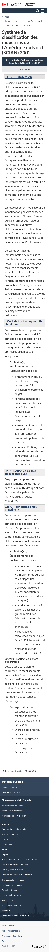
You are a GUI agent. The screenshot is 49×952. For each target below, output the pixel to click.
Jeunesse (6, 910)
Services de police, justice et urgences (18, 875)
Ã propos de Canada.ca (12, 936)
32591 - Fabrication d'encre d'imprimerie (21, 508)
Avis (3, 941)
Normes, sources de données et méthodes (26, 21)
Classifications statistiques (18, 25)
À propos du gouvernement (14, 816)
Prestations (7, 844)
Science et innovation (11, 895)
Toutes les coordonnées (12, 805)
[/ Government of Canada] (18, 4)
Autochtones (7, 900)
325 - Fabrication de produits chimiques (23, 322)
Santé (4, 849)
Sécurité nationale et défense (15, 864)
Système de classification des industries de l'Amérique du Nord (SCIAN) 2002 (24, 61)
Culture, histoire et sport (13, 869)
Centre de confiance (11, 792)
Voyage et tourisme (10, 834)
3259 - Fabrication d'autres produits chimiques (20, 472)
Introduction (24, 69)
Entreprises (7, 839)
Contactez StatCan (10, 787)
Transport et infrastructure (14, 880)
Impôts (5, 854)
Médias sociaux (8, 925)
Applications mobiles (11, 931)
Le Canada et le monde (12, 885)
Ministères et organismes (13, 810)
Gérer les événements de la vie (15, 915)
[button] (25, 11)
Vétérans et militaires (11, 905)
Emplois (5, 824)
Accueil (5, 16)
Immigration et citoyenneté (14, 829)
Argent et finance (9, 890)
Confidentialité (8, 946)
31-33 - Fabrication (18, 77)
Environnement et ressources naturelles (19, 859)
